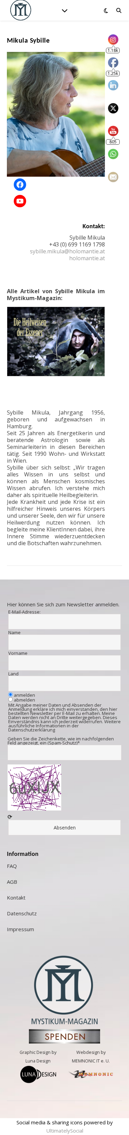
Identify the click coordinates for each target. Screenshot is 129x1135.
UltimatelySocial (64, 1130)
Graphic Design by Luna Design (38, 1056)
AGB (12, 881)
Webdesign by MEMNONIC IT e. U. (91, 1056)
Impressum (20, 929)
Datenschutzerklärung (31, 730)
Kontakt (16, 897)
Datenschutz (22, 913)
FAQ (12, 865)
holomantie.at (87, 258)
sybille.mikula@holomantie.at (67, 251)
